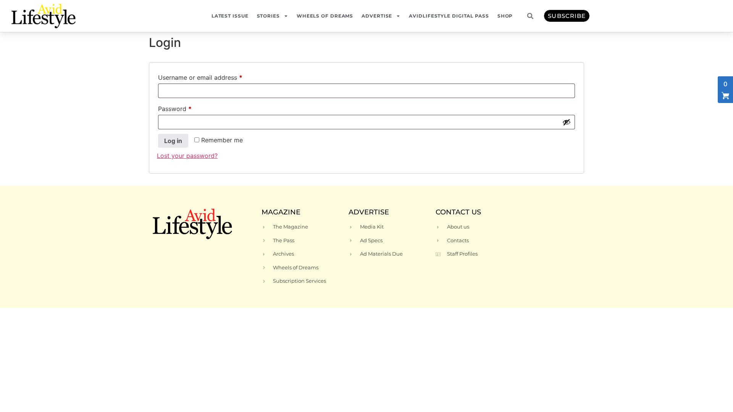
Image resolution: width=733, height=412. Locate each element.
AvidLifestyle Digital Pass (449, 16)
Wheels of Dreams (325, 16)
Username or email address (213, 76)
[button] (530, 16)
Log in (173, 141)
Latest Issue (230, 16)
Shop (505, 16)
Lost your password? (187, 155)
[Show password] (566, 122)
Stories (268, 16)
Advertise (377, 16)
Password (187, 108)
